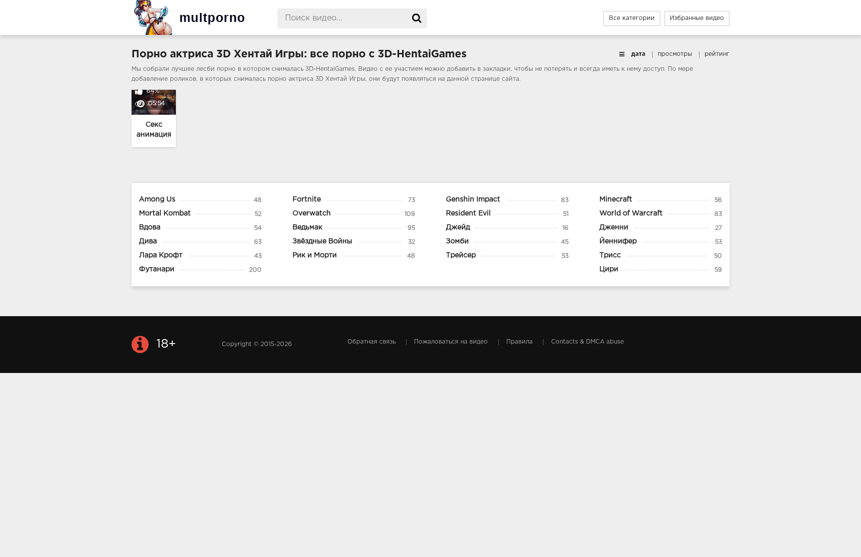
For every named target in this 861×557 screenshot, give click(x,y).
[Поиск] (417, 18)
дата (638, 54)
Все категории (632, 18)
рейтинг (717, 54)
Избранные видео (697, 18)
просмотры (675, 54)
